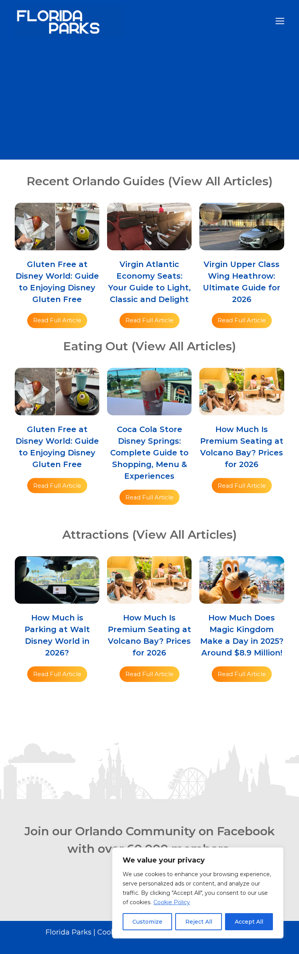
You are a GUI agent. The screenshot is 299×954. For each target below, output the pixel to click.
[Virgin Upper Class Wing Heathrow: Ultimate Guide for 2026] (241, 245)
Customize (147, 921)
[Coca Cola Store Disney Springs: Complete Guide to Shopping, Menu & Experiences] (149, 410)
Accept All (249, 921)
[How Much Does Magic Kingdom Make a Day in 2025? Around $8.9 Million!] (241, 598)
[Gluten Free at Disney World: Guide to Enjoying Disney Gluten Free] (57, 245)
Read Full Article (57, 320)
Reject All (198, 921)
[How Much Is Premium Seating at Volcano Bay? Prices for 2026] (241, 410)
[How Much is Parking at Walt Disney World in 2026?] (57, 598)
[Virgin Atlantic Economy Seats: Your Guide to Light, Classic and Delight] (149, 245)
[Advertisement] (149, 101)
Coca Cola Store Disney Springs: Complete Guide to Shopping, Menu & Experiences (149, 453)
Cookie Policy (171, 902)
